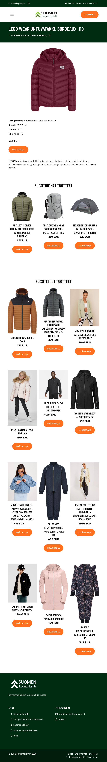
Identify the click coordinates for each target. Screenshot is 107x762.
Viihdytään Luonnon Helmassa (28, 719)
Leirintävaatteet (29, 120)
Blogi (16, 735)
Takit (53, 120)
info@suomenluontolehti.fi (86, 3)
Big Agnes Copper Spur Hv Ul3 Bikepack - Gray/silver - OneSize (85, 229)
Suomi (71, 3)
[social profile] (29, 3)
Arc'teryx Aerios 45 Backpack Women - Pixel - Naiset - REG (53, 229)
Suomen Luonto (21, 714)
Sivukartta (92, 757)
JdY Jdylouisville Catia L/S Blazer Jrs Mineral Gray (85, 334)
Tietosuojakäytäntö (75, 757)
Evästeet (93, 753)
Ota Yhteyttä (81, 753)
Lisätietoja (18, 149)
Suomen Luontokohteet (25, 730)
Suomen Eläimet (21, 724)
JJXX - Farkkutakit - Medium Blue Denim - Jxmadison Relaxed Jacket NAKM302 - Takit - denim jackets (22, 512)
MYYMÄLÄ (90, 14)
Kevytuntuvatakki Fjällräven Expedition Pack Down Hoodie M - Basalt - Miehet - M (53, 328)
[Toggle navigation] (12, 14)
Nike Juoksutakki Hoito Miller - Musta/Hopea (53, 407)
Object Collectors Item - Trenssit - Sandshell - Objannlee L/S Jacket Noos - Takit (85, 512)
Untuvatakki (44, 120)
